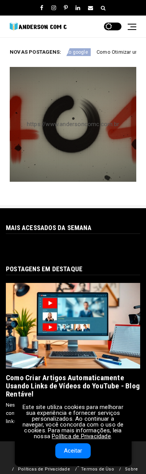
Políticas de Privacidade (44, 469)
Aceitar (73, 450)
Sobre (131, 469)
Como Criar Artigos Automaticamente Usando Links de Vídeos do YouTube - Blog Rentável (73, 386)
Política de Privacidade (81, 436)
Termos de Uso (97, 469)
